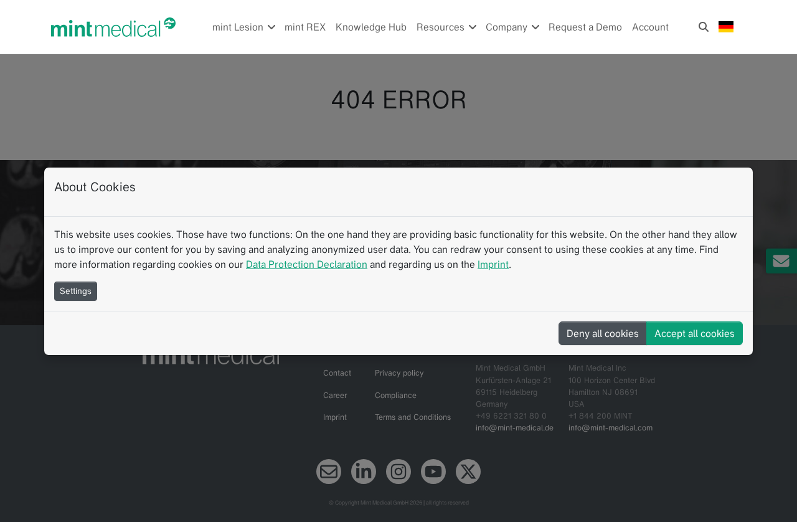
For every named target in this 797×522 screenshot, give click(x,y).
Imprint (493, 264)
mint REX (305, 27)
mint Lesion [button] (239, 27)
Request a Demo (585, 27)
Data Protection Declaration (306, 264)
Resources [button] (442, 27)
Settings (76, 291)
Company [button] (508, 27)
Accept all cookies (694, 333)
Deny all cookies (603, 333)
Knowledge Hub (371, 27)
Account (650, 27)
